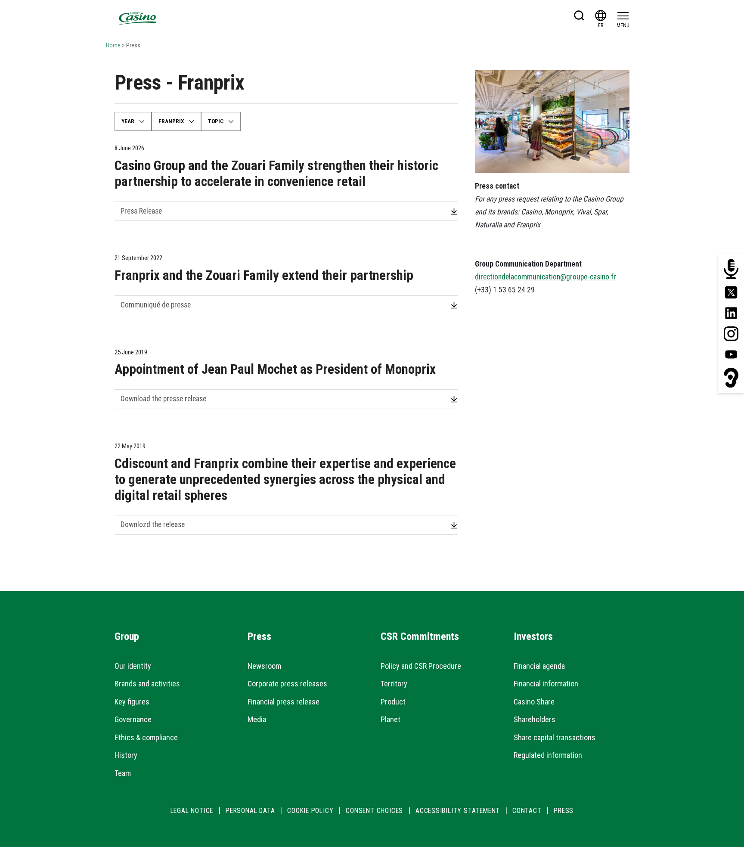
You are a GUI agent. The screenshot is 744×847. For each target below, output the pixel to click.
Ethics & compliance (146, 737)
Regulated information (548, 755)
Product (393, 701)
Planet (390, 719)
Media (257, 719)
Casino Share (534, 701)
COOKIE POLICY (310, 811)
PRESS (564, 811)
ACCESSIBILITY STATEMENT (457, 811)
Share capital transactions (554, 737)
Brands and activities (147, 683)
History (126, 755)
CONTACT (527, 811)
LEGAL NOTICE (192, 811)
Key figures (132, 701)
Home (113, 45)
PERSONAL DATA (250, 811)
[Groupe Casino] (138, 18)
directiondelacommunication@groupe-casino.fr (545, 277)
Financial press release (283, 701)
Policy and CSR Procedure (421, 665)
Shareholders (534, 719)
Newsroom (264, 665)
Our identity (133, 665)
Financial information (546, 683)
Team (123, 773)
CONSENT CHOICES (374, 811)
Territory (394, 683)
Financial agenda (539, 665)
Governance (133, 719)
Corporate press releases (287, 683)
